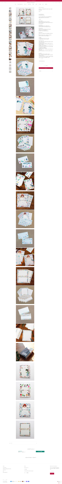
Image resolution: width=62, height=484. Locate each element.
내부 (43, 4)
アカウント (53, 2)
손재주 (36, 4)
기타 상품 (40, 4)
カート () (59, 2)
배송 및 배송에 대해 (20, 4)
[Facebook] (24, 472)
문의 (3, 471)
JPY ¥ (2, 2)
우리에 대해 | (29, 4)
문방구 (33, 4)
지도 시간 (25, 4)
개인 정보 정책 (4, 467)
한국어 (5, 2)
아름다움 (46, 4)
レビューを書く (40, 451)
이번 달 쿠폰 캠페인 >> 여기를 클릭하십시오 (31, 0)
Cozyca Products (41, 7)
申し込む (52, 473)
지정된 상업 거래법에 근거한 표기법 (7, 468)
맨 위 (15, 4)
